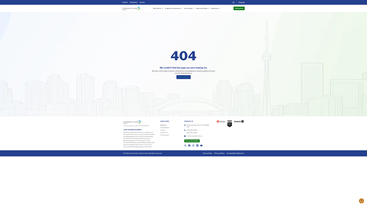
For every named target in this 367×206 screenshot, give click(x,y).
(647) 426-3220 (192, 133)
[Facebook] (189, 145)
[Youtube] (201, 145)
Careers (162, 130)
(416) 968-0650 (192, 130)
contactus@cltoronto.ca (194, 136)
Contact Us (164, 132)
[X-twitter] (185, 145)
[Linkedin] (197, 145)
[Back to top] (361, 201)
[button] (233, 2)
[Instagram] (193, 145)
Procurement (164, 135)
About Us (163, 125)
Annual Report (164, 127)
